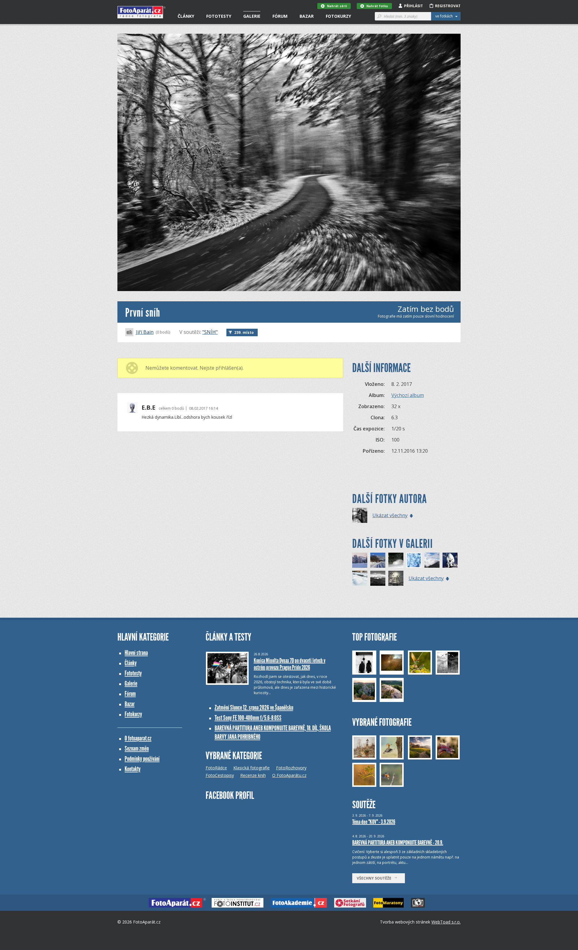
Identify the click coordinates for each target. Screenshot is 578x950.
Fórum (279, 16)
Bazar (307, 16)
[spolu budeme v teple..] (450, 560)
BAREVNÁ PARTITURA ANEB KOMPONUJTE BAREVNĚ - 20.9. (397, 842)
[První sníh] (359, 515)
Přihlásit (413, 5)
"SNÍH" (210, 332)
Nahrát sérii (337, 6)
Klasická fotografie (251, 768)
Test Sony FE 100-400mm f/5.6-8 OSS (248, 718)
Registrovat (448, 5)
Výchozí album (407, 395)
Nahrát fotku (377, 6)
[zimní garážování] (395, 560)
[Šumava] (359, 560)
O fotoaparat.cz (138, 738)
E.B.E (148, 407)
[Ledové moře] (395, 578)
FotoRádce (216, 768)
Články (186, 16)
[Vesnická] (377, 560)
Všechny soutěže (375, 878)
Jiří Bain (145, 332)
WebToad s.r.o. (446, 922)
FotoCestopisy (220, 775)
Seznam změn (137, 748)
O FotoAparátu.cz (289, 775)
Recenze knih (253, 775)
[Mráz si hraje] (413, 560)
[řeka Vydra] (359, 578)
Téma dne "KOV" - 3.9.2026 (373, 821)
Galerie (251, 16)
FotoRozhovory (291, 768)
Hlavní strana (136, 653)
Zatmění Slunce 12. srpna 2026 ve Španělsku (254, 707)
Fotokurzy (338, 16)
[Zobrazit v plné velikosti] (289, 162)
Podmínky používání (142, 759)
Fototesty (218, 16)
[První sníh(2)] (432, 560)
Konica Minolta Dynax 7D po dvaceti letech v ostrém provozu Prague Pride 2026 (289, 664)
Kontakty (133, 769)
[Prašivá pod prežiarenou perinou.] (377, 578)
